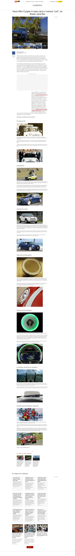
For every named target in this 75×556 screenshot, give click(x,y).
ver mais (29, 547)
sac (50, 1)
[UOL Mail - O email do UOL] (52, 1)
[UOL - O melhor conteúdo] (17, 1)
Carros (37, 5)
